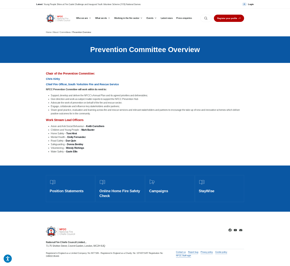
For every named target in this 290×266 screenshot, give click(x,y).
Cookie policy (221, 252)
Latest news (167, 18)
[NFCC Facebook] (230, 230)
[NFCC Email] (240, 230)
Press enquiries (184, 18)
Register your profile (227, 18)
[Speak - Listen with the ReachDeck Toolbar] (8, 259)
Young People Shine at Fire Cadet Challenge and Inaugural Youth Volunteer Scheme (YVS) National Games (92, 4)
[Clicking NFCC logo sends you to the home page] (75, 231)
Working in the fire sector (126, 18)
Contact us (181, 252)
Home (48, 32)
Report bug (193, 252)
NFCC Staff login (183, 255)
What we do (101, 18)
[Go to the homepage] (58, 18)
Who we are (82, 18)
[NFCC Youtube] (235, 230)
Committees (65, 32)
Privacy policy (207, 252)
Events (150, 18)
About (55, 32)
